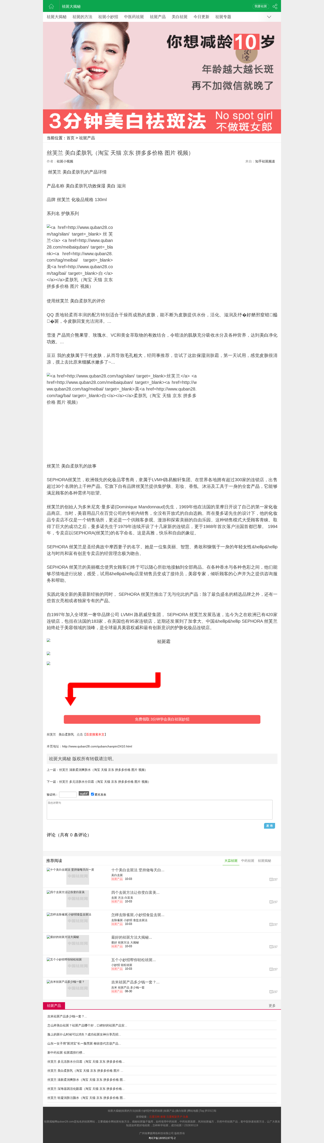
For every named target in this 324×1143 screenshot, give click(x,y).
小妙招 (128, 920)
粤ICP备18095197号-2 (162, 1138)
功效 (92, 185)
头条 (185, 1116)
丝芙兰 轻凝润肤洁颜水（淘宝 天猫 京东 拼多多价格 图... (86, 1098)
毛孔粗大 (134, 355)
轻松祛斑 (126, 965)
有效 (152, 335)
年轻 (238, 546)
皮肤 (150, 314)
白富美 (129, 897)
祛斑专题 (223, 17)
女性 (247, 546)
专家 (201, 573)
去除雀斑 (117, 920)
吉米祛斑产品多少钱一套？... (67, 1016)
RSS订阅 (210, 1110)
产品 (93, 172)
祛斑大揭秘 (71, 6)
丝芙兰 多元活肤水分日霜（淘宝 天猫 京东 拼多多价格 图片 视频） (105, 781)
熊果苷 (81, 335)
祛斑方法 (123, 942)
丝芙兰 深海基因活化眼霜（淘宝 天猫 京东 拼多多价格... (86, 1088)
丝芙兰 (54, 172)
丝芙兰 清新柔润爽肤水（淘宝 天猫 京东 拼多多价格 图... (86, 1079)
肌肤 (192, 335)
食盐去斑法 (140, 920)
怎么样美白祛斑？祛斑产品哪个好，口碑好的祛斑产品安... (87, 1025)
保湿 (101, 185)
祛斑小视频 (65, 161)
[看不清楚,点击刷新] (84, 793)
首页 (70, 138)
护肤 (65, 213)
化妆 (75, 199)
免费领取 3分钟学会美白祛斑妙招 (162, 719)
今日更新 (201, 17)
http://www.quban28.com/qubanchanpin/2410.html (97, 746)
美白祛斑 (180, 17)
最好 (114, 942)
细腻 (86, 362)
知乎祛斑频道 (265, 161)
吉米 (114, 987)
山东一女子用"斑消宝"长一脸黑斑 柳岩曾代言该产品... (84, 1043)
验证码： (52, 794)
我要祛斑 (261, 6)
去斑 (114, 897)
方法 (121, 897)
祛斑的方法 (82, 17)
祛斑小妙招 (108, 17)
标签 (163, 1116)
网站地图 (193, 1110)
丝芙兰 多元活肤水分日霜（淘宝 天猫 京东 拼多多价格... (86, 1061)
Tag (202, 1110)
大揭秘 (134, 942)
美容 (82, 513)
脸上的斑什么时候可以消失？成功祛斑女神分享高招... (84, 1034)
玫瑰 (97, 335)
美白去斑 (117, 875)
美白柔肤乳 (66, 734)
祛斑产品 (158, 17)
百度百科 (154, 1116)
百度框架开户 (174, 1116)
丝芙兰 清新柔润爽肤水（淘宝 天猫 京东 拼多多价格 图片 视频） (103, 769)
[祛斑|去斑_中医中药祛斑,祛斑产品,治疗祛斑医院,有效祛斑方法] (51, 6)
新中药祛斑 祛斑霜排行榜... (66, 1052)
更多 (272, 1005)
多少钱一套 (137, 987)
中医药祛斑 (134, 17)
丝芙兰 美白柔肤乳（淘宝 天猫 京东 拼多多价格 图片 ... (85, 1070)
